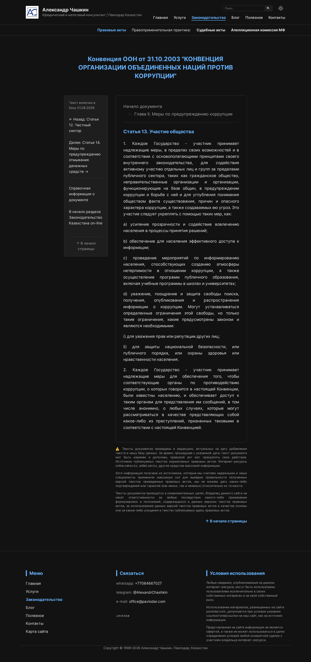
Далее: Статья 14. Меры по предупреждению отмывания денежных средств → (85, 157)
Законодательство (208, 17)
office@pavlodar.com (147, 601)
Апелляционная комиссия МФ (258, 30)
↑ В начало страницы (226, 521)
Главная (160, 17)
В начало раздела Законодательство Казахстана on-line (85, 217)
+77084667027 (148, 583)
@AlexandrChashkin (150, 592)
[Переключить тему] (280, 8)
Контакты (276, 17)
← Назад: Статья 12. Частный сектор (84, 125)
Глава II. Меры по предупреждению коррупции (183, 114)
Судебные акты (211, 30)
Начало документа (142, 106)
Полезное (254, 17)
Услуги (180, 17)
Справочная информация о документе (82, 194)
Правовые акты (111, 30)
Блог (235, 17)
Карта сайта (37, 631)
